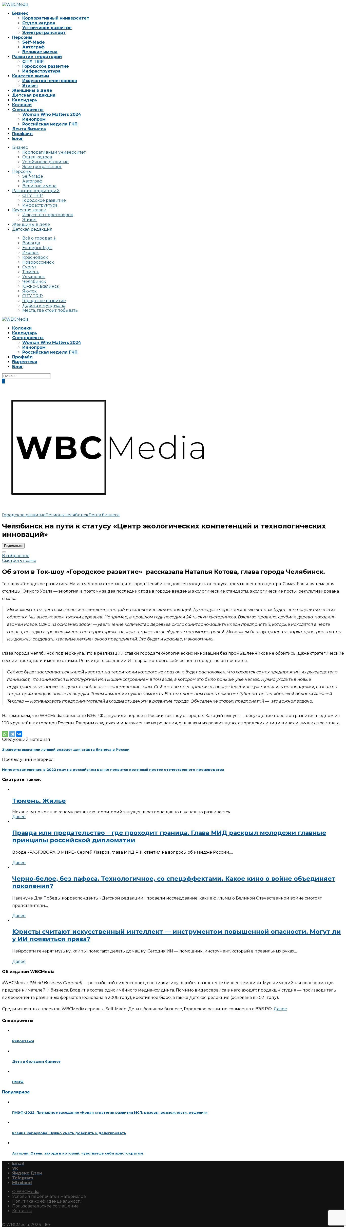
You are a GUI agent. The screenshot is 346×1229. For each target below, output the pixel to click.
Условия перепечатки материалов (49, 1196)
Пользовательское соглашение (45, 1206)
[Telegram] (12, 734)
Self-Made (33, 42)
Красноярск (35, 257)
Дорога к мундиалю (43, 305)
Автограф (33, 47)
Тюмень (30, 271)
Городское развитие (45, 66)
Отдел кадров (38, 23)
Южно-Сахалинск (40, 286)
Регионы (55, 514)
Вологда (31, 243)
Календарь (24, 100)
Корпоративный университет (55, 18)
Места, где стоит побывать (50, 310)
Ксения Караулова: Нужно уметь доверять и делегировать (69, 1133)
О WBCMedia (25, 1191)
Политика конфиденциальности (47, 1201)
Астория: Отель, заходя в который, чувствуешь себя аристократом (77, 1153)
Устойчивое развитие (47, 27)
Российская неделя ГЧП (50, 124)
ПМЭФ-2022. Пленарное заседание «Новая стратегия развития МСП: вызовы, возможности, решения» (109, 1112)
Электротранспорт (44, 32)
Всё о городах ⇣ (39, 238)
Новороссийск (38, 262)
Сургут (29, 267)
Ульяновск (33, 276)
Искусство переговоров (49, 80)
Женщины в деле (32, 90)
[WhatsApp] (5, 734)
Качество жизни (30, 76)
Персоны (22, 37)
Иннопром (34, 119)
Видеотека (24, 361)
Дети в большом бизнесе (36, 1061)
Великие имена (39, 51)
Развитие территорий (37, 56)
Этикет (30, 85)
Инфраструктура (41, 71)
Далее (19, 816)
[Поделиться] (4, 552)
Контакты (22, 1210)
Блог (17, 138)
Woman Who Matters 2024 (51, 114)
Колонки (22, 104)
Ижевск (30, 252)
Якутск (29, 291)
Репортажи (23, 1041)
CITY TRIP (33, 61)
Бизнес (20, 13)
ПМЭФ (18, 1082)
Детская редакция (33, 95)
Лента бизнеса (29, 128)
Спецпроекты (28, 109)
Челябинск (34, 281)
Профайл (22, 133)
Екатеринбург (37, 247)
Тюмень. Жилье (39, 800)
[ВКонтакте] (19, 734)
